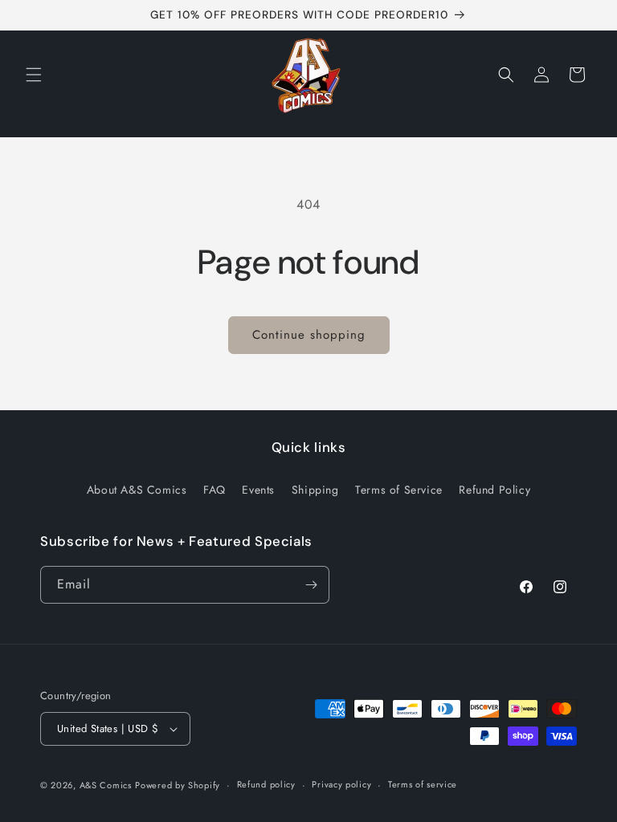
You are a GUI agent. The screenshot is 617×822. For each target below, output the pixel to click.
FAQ (214, 490)
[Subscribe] (311, 585)
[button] (33, 74)
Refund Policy (494, 490)
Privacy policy (341, 784)
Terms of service (422, 784)
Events (258, 490)
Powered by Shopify (177, 785)
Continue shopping (309, 335)
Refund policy (266, 784)
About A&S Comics (137, 490)
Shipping (315, 490)
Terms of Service (399, 490)
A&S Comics (106, 785)
